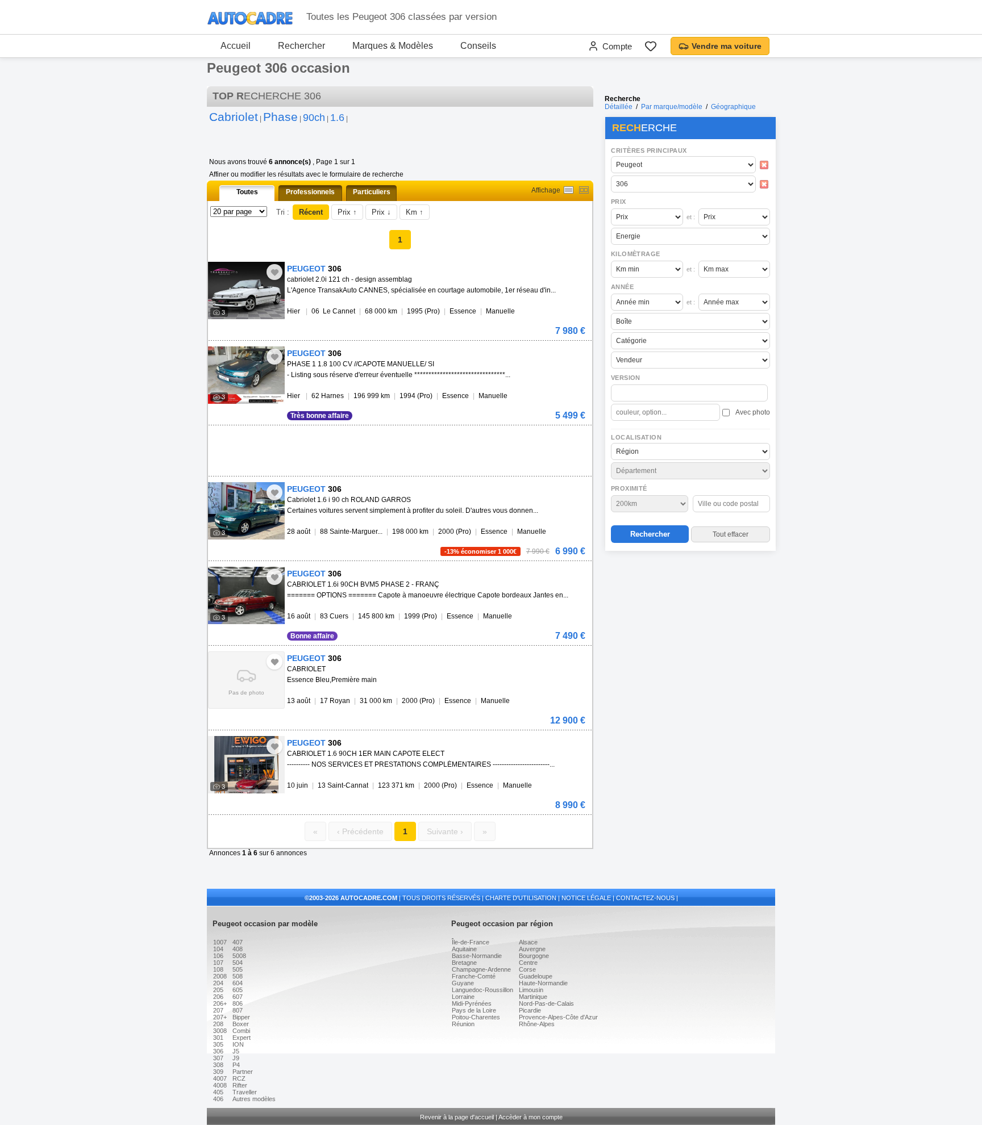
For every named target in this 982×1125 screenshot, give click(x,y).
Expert (241, 1037)
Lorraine (463, 996)
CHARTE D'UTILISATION (520, 897)
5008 (239, 955)
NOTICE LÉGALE (586, 897)
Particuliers (371, 192)
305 (218, 1044)
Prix (618, 201)
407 (237, 942)
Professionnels (310, 192)
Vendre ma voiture (727, 46)
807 (237, 1010)
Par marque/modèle (671, 107)
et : (690, 217)
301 (218, 1037)
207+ (220, 1017)
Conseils (478, 46)
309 (218, 1071)
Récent (311, 212)
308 (218, 1064)
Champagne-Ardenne (481, 969)
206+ (220, 1003)
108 (218, 969)
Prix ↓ (381, 212)
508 (237, 976)
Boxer (240, 1024)
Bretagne (464, 962)
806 (237, 1003)
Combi (241, 1030)
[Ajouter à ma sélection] (274, 272)
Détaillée (619, 107)
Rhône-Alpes (537, 1024)
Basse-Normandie (477, 955)
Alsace (528, 942)
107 (218, 962)
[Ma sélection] (650, 46)
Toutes (247, 192)
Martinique (533, 996)
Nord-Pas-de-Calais (546, 1003)
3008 (220, 1030)
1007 (220, 942)
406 (218, 1098)
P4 (236, 1064)
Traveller (244, 1092)
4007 (220, 1078)
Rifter (239, 1085)
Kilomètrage (635, 253)
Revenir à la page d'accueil (457, 1117)
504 (237, 962)
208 (218, 1024)
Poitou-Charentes (476, 1017)
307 (218, 1058)
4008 (220, 1085)
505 (237, 969)
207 (218, 1010)
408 (237, 949)
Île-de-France (470, 942)
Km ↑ (414, 212)
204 (218, 983)
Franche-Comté (474, 976)
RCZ (239, 1078)
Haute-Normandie (543, 983)
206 (218, 996)
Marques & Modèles (392, 46)
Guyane (463, 983)
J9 (235, 1058)
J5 (235, 1051)
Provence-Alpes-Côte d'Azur (558, 1017)
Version (625, 377)
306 (218, 1051)
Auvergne (532, 949)
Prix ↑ (347, 212)
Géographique (733, 107)
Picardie (530, 1010)
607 (237, 996)
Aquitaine (464, 949)
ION (238, 1044)
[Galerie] (584, 190)
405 (218, 1092)
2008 (220, 976)
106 (218, 955)
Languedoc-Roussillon (482, 989)
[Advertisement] (690, 628)
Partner (242, 1071)
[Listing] (568, 190)
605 (237, 989)
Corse (527, 969)
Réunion (463, 1024)
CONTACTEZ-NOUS (645, 897)
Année (622, 286)
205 (218, 989)
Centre (528, 962)
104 (218, 949)
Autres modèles (254, 1098)
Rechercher (301, 46)
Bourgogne (534, 955)
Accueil (235, 46)
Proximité (629, 488)
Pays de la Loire (474, 1010)
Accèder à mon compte (530, 1117)
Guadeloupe (535, 976)
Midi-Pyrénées (472, 1003)
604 (237, 983)
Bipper (241, 1017)
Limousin (531, 989)
